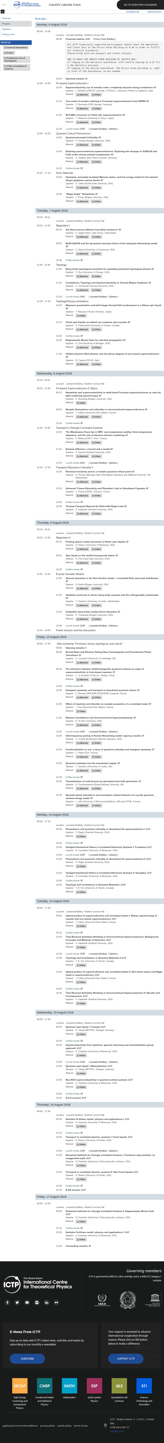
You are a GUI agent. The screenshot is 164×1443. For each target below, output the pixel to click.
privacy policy (47, 1425)
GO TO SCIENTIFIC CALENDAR (140, 4)
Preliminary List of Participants (14, 59)
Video (97, 95)
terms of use (81, 1425)
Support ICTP (126, 1358)
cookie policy (64, 1425)
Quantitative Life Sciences (119, 1399)
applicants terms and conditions (20, 1425)
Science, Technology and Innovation (144, 1400)
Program (6, 24)
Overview (6, 18)
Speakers (6, 29)
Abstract (83, 95)
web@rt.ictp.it (117, 1431)
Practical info (8, 34)
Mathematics (69, 1397)
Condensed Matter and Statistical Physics (44, 1400)
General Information (16, 48)
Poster (9, 53)
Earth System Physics (94, 1399)
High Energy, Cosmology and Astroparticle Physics (20, 1400)
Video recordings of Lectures (15, 67)
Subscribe (27, 1358)
